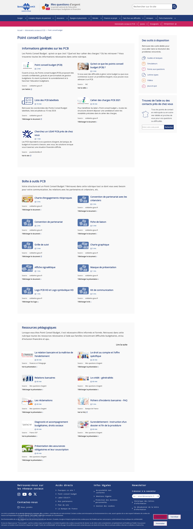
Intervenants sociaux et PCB (35, 30)
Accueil (19, 30)
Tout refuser (174, 517)
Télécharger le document (31, 119)
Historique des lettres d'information (144, 502)
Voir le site (25, 156)
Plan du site (63, 505)
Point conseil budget (67, 494)
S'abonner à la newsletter (144, 491)
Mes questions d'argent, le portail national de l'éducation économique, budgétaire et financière (60, 8)
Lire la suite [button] (121, 344)
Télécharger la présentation (88, 279)
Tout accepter (160, 517)
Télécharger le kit (84, 302)
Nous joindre (27, 507)
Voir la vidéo (82, 88)
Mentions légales (104, 496)
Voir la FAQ (82, 412)
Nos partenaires (65, 501)
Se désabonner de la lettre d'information (146, 508)
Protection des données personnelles (106, 501)
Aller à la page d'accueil (28, 7)
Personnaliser (160, 523)
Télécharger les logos (29, 302)
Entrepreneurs (169, 24)
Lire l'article (26, 89)
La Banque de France (68, 509)
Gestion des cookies (105, 506)
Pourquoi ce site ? (66, 490)
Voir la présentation (29, 367)
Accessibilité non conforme (103, 491)
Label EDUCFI (64, 498)
